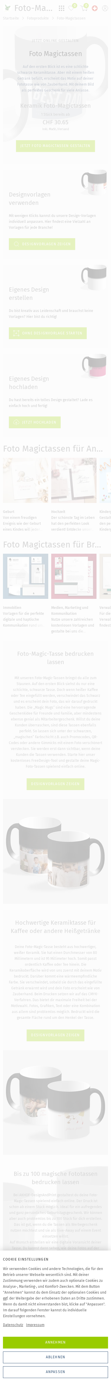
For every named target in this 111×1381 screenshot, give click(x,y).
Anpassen (55, 1372)
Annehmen (55, 1342)
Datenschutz (13, 1325)
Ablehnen (55, 1357)
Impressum (35, 1325)
